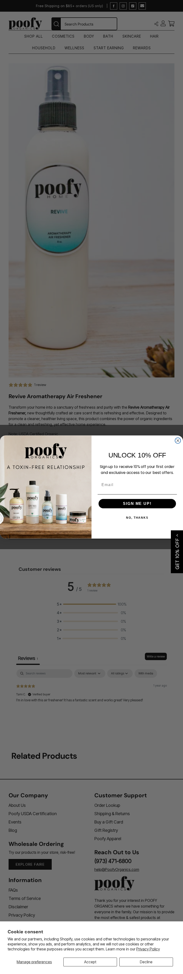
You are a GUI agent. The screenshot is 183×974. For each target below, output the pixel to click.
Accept (90, 961)
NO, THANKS (137, 517)
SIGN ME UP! (137, 504)
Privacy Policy (148, 949)
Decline (146, 961)
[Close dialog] (178, 440)
